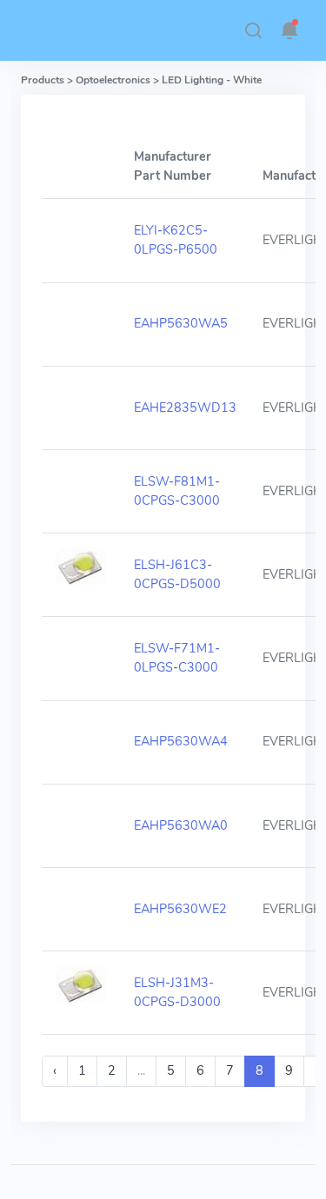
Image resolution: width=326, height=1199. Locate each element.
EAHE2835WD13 (185, 407)
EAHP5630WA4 (181, 741)
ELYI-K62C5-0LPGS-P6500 (175, 240)
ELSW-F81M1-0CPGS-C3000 (177, 491)
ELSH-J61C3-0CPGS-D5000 (177, 574)
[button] (253, 30)
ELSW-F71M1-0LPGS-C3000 (177, 657)
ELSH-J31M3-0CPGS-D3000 (177, 992)
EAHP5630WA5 (181, 323)
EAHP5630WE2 (180, 908)
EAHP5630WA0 (181, 825)
